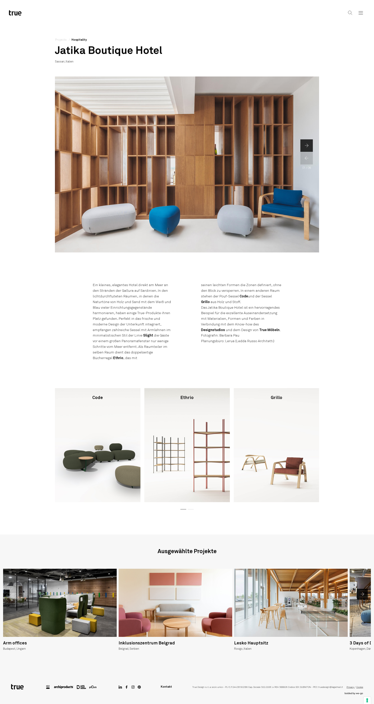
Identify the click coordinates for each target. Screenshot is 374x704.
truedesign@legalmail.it (330, 687)
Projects (186, 16)
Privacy (351, 687)
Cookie (359, 687)
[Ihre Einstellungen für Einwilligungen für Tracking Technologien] (367, 700)
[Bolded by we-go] (354, 693)
